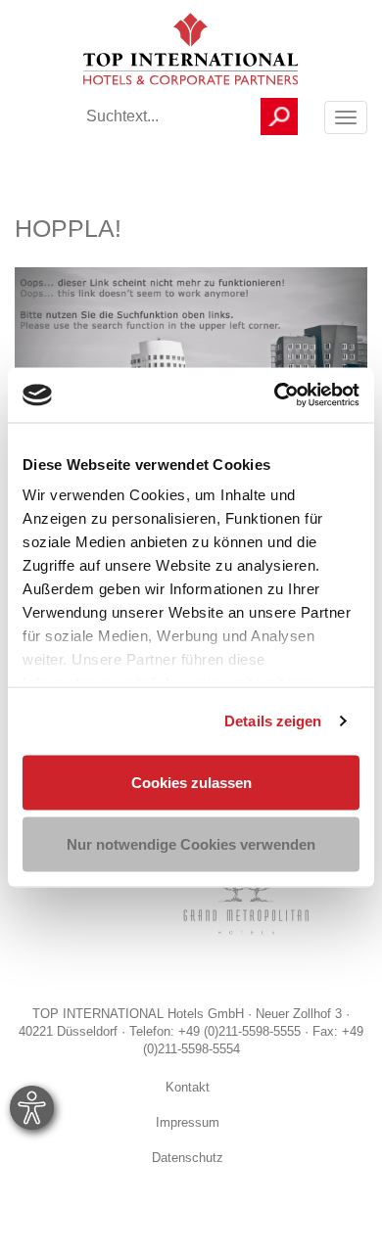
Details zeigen (272, 721)
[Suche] (279, 116)
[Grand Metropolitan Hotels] (242, 903)
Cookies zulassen (191, 781)
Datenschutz (187, 1159)
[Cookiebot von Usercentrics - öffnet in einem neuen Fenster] (274, 395)
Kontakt (188, 1088)
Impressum (187, 1124)
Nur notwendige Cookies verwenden (191, 844)
